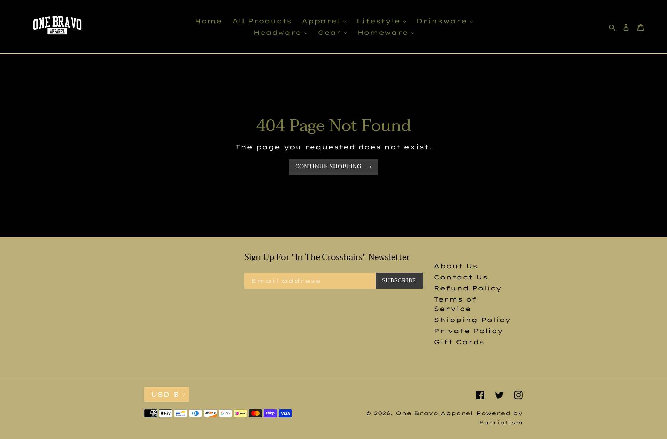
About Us (455, 266)
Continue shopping (328, 166)
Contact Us (460, 277)
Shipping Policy (472, 320)
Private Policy (468, 331)
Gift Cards (459, 342)
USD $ (165, 394)
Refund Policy (468, 288)
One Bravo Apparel (434, 413)
